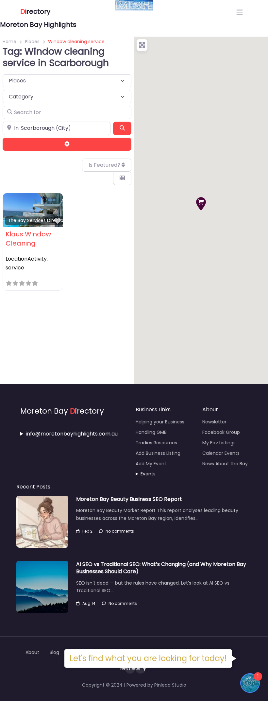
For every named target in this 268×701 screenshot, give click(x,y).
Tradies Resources (156, 442)
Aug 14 (88, 603)
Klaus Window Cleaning (28, 239)
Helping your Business (160, 422)
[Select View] (122, 178)
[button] (201, 204)
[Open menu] (239, 12)
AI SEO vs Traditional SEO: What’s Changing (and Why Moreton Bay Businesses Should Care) (161, 567)
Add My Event (151, 463)
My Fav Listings (219, 442)
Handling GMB (151, 432)
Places (32, 41)
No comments (120, 531)
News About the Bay (225, 463)
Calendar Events (221, 453)
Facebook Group (221, 432)
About (32, 652)
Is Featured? (105, 165)
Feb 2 (87, 531)
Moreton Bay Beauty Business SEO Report (129, 499)
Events (148, 473)
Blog (54, 652)
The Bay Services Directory (38, 220)
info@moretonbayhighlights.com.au (72, 433)
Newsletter (214, 422)
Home (9, 41)
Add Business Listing (158, 453)
